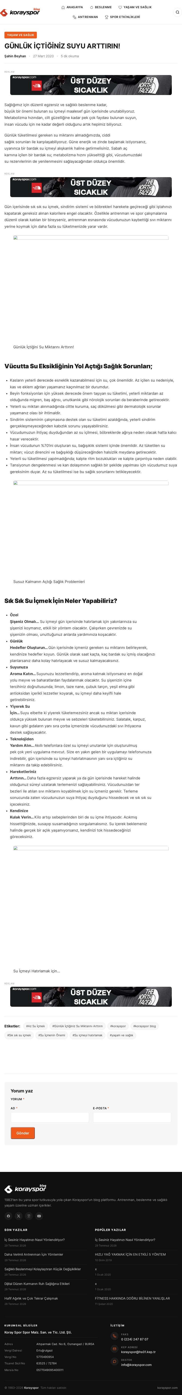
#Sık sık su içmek (19, 1035)
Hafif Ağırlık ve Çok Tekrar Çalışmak (31, 1298)
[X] (19, 1216)
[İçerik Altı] (91, 997)
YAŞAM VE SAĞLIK (20, 35)
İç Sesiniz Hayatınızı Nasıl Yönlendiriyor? (34, 1240)
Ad (14, 1108)
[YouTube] (39, 1216)
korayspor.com (167, 1387)
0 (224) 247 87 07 (134, 1339)
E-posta (101, 1108)
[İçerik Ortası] (91, 187)
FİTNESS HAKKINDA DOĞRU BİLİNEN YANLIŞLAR (132, 1298)
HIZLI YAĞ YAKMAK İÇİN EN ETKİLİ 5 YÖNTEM (130, 1254)
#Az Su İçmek (35, 1026)
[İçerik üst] (91, 85)
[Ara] (177, 12)
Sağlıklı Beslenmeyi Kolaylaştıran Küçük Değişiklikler (42, 1269)
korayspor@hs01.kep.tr (138, 1352)
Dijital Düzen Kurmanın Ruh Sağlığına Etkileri (36, 1284)
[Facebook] (8, 1216)
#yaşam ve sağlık (121, 1035)
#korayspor (118, 1026)
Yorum (18, 1099)
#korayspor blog (144, 1026)
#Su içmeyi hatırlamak (87, 1035)
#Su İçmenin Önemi (51, 1035)
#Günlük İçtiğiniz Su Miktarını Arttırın (77, 1026)
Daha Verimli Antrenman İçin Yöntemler (33, 1254)
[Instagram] (29, 1216)
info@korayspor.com (136, 1365)
